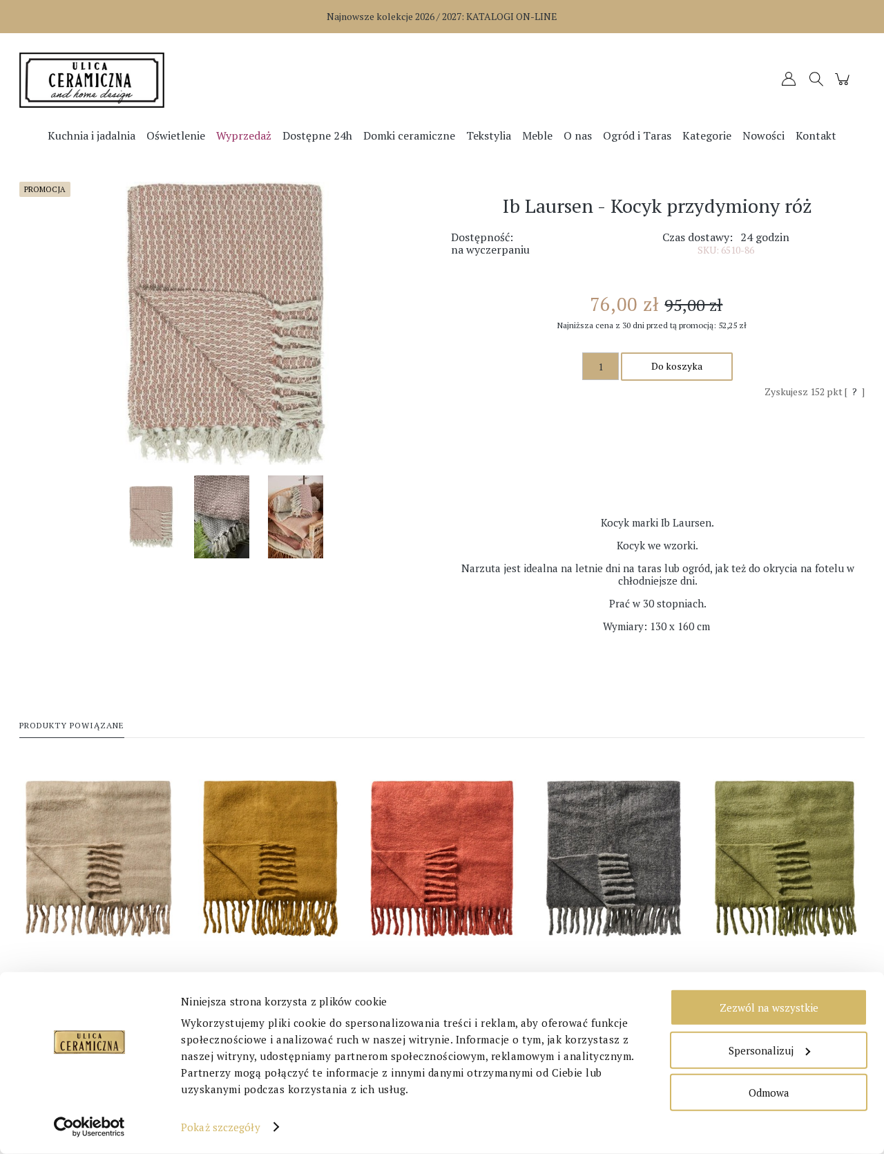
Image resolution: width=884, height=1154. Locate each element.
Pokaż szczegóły (220, 1127)
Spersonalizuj (761, 1050)
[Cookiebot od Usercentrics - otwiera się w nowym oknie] (89, 1127)
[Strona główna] (125, 80)
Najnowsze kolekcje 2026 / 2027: (442, 16)
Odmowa (769, 1092)
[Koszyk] (844, 85)
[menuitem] (91, 135)
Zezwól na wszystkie (769, 1007)
